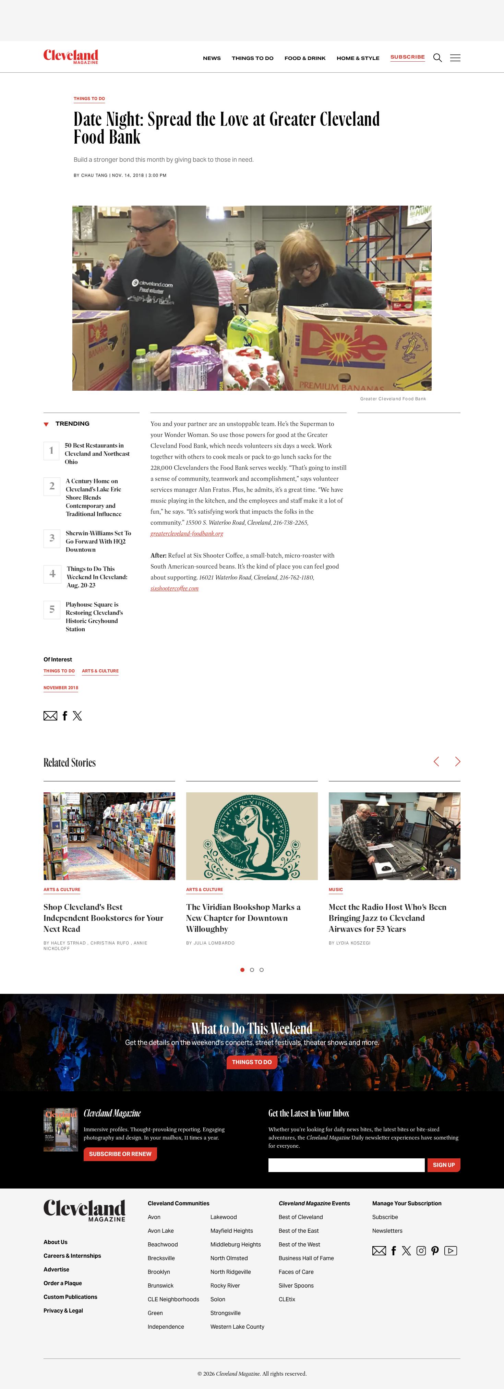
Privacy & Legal (63, 1310)
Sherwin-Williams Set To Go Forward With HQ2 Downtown (98, 542)
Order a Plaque (63, 1283)
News (212, 58)
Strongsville (226, 1313)
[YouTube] (450, 1250)
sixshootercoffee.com (175, 588)
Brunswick (160, 1285)
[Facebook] (394, 1250)
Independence (166, 1326)
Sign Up (444, 1165)
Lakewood (224, 1217)
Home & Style (358, 58)
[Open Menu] (455, 58)
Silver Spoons (296, 1285)
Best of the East (299, 1230)
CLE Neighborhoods (173, 1299)
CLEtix (287, 1299)
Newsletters (387, 1230)
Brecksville (161, 1258)
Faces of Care (296, 1272)
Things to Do (253, 58)
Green (155, 1313)
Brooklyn (159, 1272)
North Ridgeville (231, 1272)
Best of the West (299, 1244)
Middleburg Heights (236, 1244)
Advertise (56, 1269)
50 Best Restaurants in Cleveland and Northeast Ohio (97, 454)
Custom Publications (70, 1297)
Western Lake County (237, 1326)
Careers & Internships (72, 1255)
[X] (406, 1250)
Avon (154, 1217)
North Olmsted (229, 1258)
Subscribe (408, 57)
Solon (218, 1299)
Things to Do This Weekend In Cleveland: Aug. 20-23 (97, 577)
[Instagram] (421, 1250)
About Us (56, 1242)
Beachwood (163, 1244)
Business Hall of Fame (306, 1258)
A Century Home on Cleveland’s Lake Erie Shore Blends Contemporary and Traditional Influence (94, 497)
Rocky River (225, 1285)
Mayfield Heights (232, 1230)
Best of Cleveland (301, 1217)
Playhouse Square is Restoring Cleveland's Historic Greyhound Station (94, 617)
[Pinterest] (435, 1250)
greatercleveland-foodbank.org (187, 533)
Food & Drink (305, 58)
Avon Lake (161, 1230)
